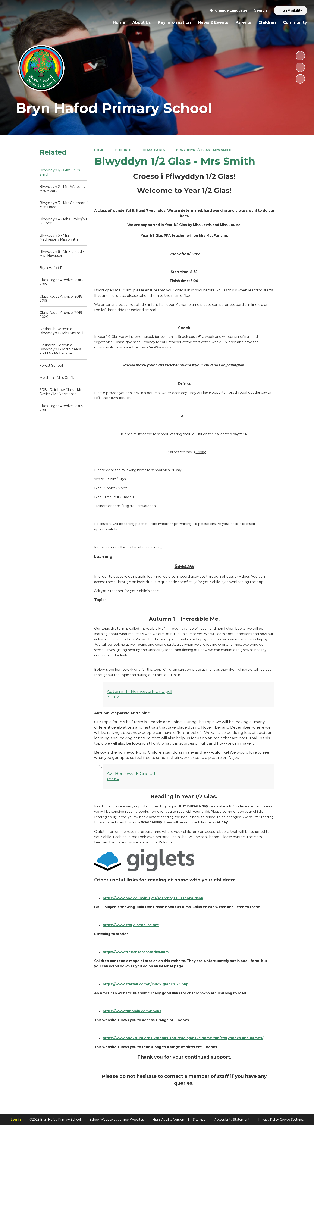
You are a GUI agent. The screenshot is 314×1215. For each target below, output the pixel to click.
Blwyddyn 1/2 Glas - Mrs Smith (203, 150)
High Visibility (290, 10)
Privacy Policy (268, 1119)
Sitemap (199, 1119)
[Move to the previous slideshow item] (300, 67)
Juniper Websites (131, 1119)
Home (99, 150)
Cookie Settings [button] (292, 1119)
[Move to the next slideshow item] (300, 79)
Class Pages (153, 150)
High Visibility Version (168, 1119)
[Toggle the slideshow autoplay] (300, 55)
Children (123, 150)
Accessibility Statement (231, 1119)
